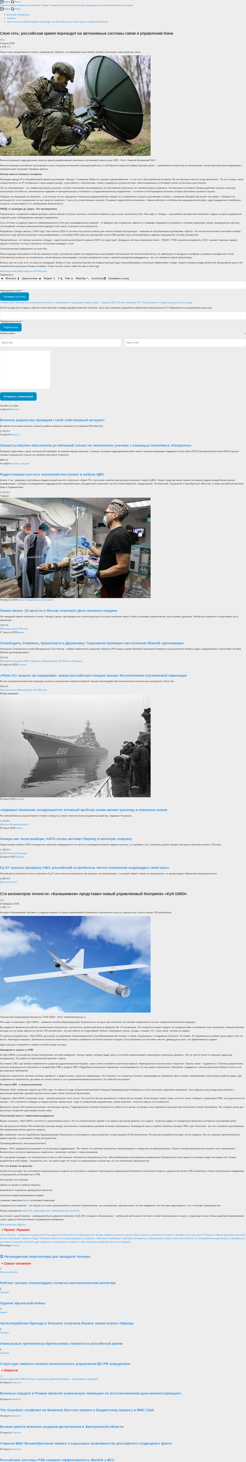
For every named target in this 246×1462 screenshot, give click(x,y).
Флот (19, 1379)
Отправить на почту (14, 296)
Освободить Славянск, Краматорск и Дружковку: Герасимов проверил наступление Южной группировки (91, 643)
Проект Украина (17, 1230)
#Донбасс (36, 661)
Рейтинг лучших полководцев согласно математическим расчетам (58, 1283)
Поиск (17, 1)
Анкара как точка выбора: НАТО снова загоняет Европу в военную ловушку (66, 839)
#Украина (77, 661)
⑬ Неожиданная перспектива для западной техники (45, 1256)
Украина (22, 5)
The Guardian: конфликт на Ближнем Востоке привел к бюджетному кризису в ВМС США (77, 1410)
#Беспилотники (8, 271)
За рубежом (33, 5)
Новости (4, 5)
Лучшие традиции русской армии (95, 5)
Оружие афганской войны (22, 1303)
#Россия (42, 271)
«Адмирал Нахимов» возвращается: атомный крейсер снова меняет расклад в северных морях (84, 810)
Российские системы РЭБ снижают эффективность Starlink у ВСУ (57, 1460)
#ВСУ (27, 661)
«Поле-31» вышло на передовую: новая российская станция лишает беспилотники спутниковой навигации (93, 675)
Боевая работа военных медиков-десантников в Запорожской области (62, 1426)
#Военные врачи (9, 628)
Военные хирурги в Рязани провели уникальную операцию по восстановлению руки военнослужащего (90, 1393)
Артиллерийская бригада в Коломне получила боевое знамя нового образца (67, 1323)
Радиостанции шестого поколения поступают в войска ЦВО (52, 474)
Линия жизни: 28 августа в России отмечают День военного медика (58, 610)
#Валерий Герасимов (11, 661)
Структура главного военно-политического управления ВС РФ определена (65, 1364)
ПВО (152, 1030)
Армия (13, 5)
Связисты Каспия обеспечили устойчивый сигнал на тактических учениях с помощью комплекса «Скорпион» (95, 445)
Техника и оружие (20, 463)
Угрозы (45, 5)
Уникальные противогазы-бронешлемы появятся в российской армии (61, 1343)
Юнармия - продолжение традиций (78, 1379)
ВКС (24, 1379)
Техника (53, 5)
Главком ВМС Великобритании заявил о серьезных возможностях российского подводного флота (86, 1443)
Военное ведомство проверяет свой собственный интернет (52, 420)
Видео (6, 1)
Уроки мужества (67, 5)
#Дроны (21, 1224)
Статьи (15, 1245)
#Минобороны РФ (27, 271)
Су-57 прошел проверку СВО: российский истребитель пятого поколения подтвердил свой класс (84, 867)
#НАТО (4, 853)
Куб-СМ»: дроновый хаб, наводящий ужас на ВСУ (50, 1210)
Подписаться (11, 327)
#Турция (22, 853)
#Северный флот (19, 824)
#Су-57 (13, 882)
